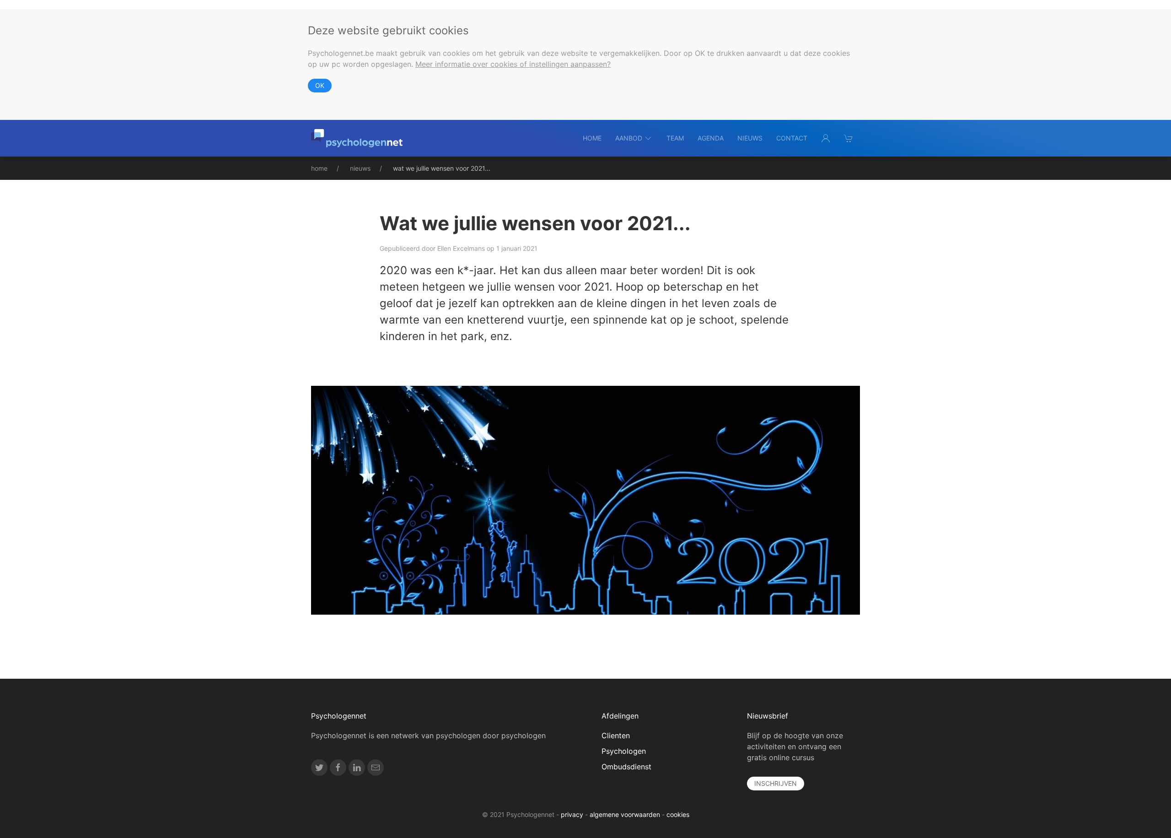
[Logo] (357, 138)
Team (675, 138)
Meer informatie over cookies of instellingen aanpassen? (513, 64)
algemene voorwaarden (625, 814)
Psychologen (624, 751)
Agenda (711, 138)
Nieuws (750, 138)
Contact (791, 138)
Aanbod (628, 138)
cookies (677, 814)
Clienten (616, 735)
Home (592, 138)
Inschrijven (775, 783)
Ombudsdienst (626, 766)
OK (319, 85)
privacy (572, 814)
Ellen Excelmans (461, 248)
